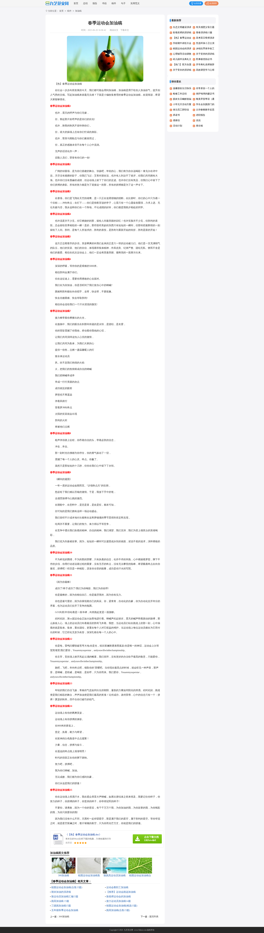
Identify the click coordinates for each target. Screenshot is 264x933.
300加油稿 (64, 916)
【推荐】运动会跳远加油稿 (121, 892)
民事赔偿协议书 (204, 59)
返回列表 (153, 916)
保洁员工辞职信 (181, 109)
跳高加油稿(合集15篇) (118, 910)
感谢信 (176, 120)
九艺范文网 (128, 930)
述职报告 (200, 115)
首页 (76, 3)
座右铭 (199, 125)
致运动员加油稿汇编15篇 (64, 896)
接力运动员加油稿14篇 (118, 901)
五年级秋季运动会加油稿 (64, 910)
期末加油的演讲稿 (61, 892)
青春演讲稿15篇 (204, 32)
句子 (123, 3)
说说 (198, 120)
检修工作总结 (180, 93)
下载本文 (124, 30)
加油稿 (78, 11)
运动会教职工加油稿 (117, 887)
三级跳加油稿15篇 (61, 905)
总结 (85, 3)
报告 (95, 3)
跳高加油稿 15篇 (60, 901)
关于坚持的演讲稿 (205, 54)
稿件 (114, 3)
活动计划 (177, 125)
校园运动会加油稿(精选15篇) (121, 905)
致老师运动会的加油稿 (118, 896)
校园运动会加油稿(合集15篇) (66, 887)
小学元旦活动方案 (182, 104)
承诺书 (176, 115)
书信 (104, 3)
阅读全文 (114, 30)
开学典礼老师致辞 (205, 64)
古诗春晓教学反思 (205, 109)
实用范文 (135, 3)
